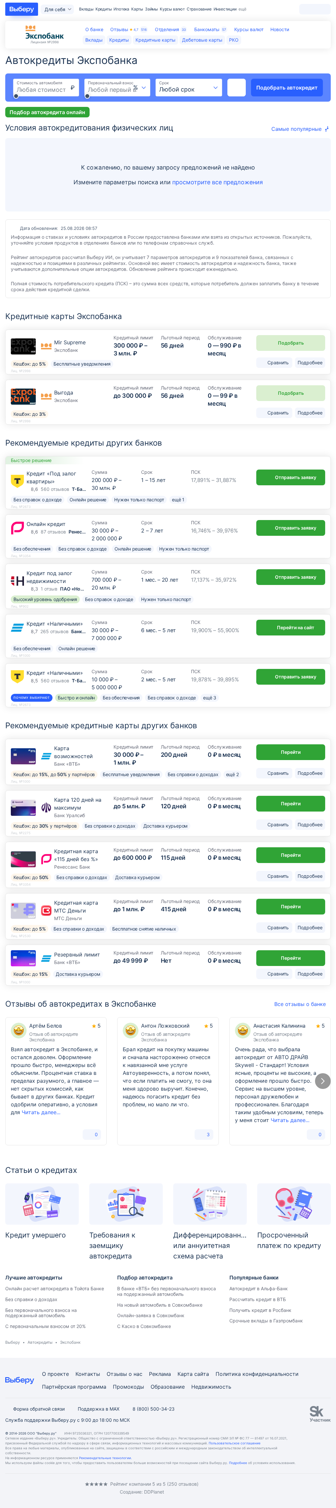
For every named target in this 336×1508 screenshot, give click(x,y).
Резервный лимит (77, 954)
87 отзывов (53, 531)
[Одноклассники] (21, 1488)
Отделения (170, 29)
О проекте (55, 1374)
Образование (168, 1386)
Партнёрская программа (74, 1386)
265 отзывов (54, 631)
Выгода (63, 392)
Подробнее (238, 1463)
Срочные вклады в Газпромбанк (266, 1320)
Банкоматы (210, 29)
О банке (94, 29)
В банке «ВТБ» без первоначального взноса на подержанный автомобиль (166, 1291)
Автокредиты (40, 1342)
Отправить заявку (295, 477)
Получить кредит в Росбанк (260, 1310)
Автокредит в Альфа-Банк (258, 1288)
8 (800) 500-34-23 (154, 1409)
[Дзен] (47, 1488)
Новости (279, 29)
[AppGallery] (318, 1488)
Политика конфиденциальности (257, 1374)
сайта (201, 1374)
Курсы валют (248, 29)
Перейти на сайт (295, 627)
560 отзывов (55, 489)
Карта (185, 1374)
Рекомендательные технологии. (105, 1458)
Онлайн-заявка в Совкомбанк (150, 1315)
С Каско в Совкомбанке (144, 1326)
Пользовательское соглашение (235, 1443)
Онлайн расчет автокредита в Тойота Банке (54, 1288)
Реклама (160, 1374)
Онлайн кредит (46, 524)
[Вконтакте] (7, 1488)
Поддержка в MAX (98, 1409)
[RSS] (60, 1488)
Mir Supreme (70, 342)
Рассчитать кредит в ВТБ (257, 1299)
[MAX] (34, 1488)
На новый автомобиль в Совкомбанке (159, 1305)
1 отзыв (49, 589)
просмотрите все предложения (217, 182)
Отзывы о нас (124, 1374)
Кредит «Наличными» (55, 623)
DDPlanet (154, 1492)
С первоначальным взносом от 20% (45, 1326)
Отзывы (128, 29)
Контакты (87, 1374)
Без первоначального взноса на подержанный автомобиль (41, 1312)
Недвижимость (211, 1386)
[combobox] (140, 87)
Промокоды (128, 1386)
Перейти (291, 752)
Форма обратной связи (39, 1409)
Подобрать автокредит (287, 87)
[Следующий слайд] (323, 1081)
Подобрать (291, 343)
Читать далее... (41, 1112)
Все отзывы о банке (300, 1004)
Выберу (12, 1342)
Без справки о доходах (31, 1299)
